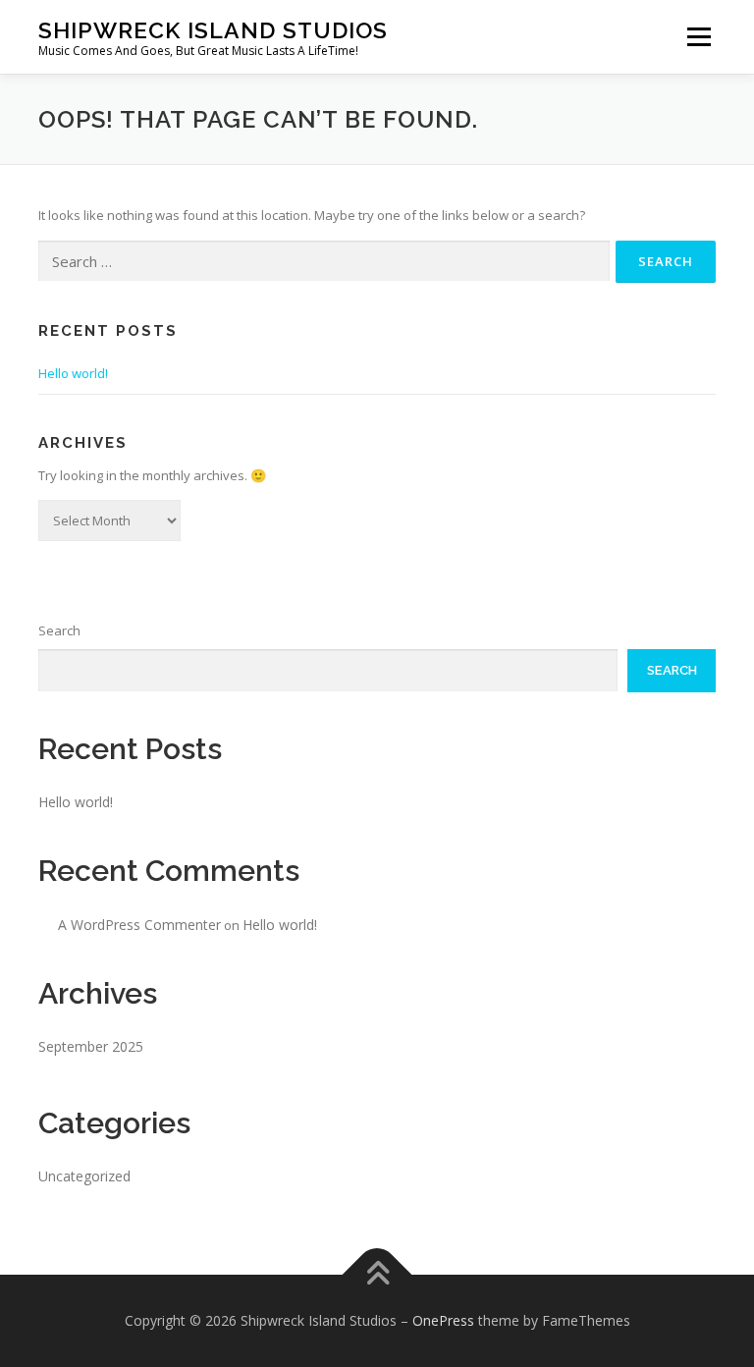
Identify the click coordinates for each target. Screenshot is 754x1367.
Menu (698, 36)
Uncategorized (84, 1176)
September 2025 (90, 1046)
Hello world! (73, 373)
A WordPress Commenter (139, 924)
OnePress (443, 1320)
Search (59, 630)
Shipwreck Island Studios (213, 30)
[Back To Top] (377, 1275)
